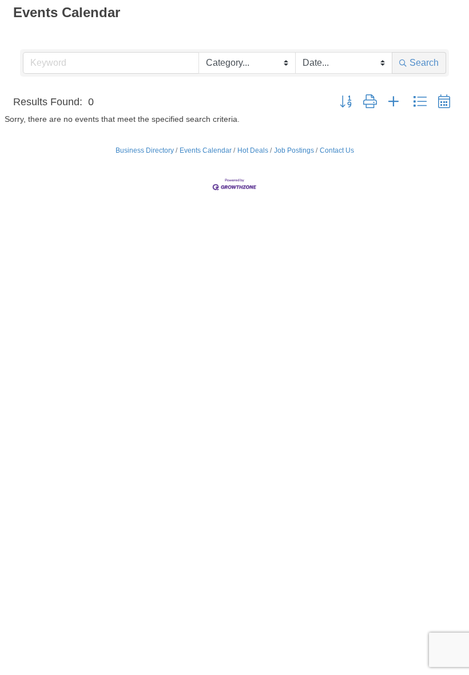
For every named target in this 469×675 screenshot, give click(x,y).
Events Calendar (206, 150)
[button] (345, 102)
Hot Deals (252, 150)
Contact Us (337, 150)
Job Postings (294, 150)
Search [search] (424, 63)
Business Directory (145, 150)
